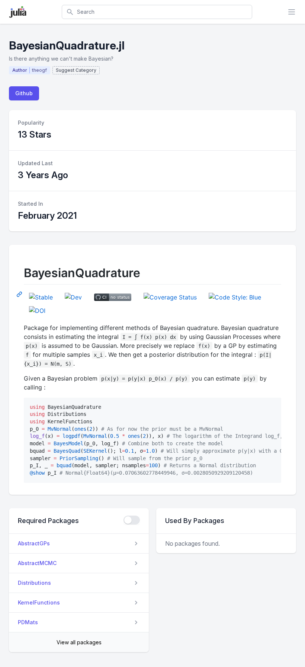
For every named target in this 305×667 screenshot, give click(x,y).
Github (24, 93)
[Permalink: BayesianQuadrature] (20, 294)
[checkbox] (131, 520)
